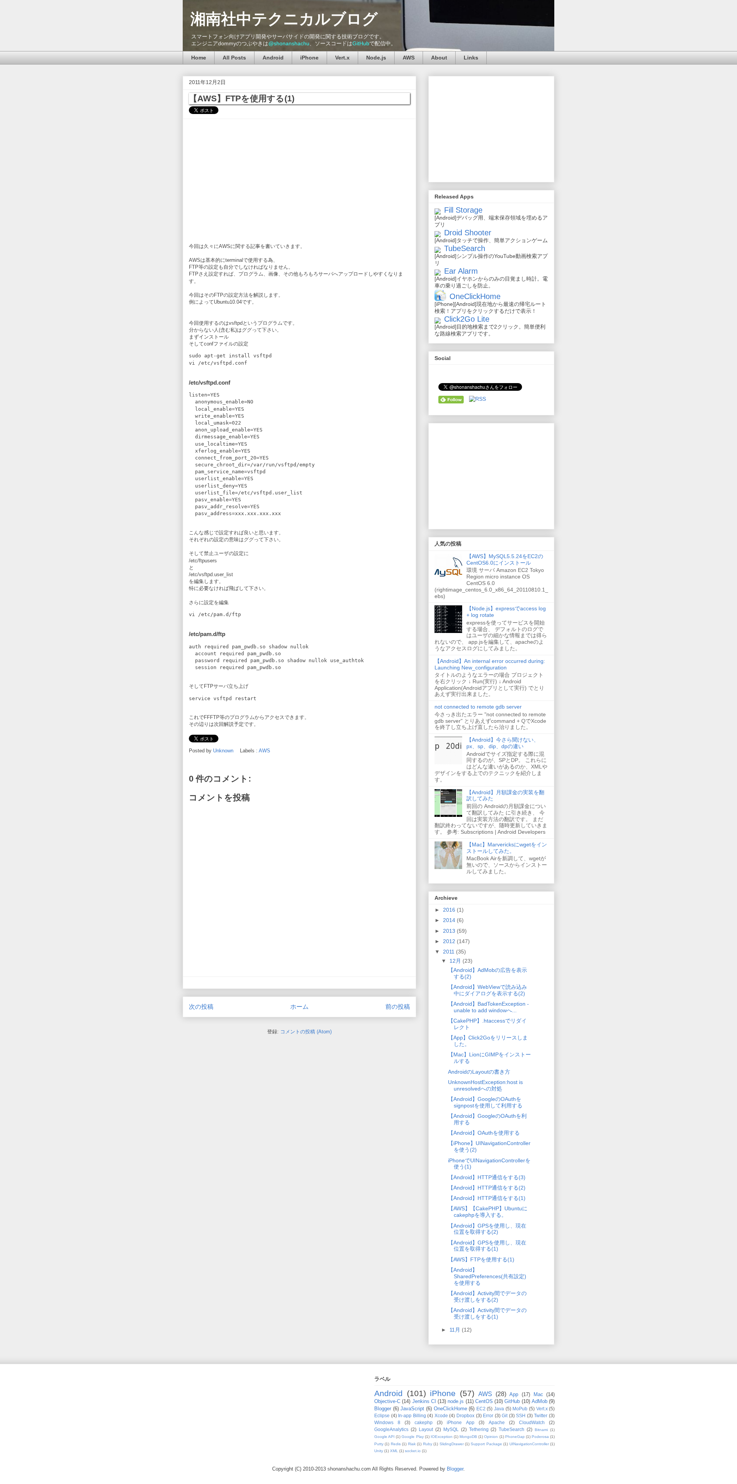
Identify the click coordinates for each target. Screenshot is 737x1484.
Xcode (442, 1415)
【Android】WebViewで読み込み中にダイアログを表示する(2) (487, 990)
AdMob (540, 1401)
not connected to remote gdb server (478, 707)
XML (394, 1451)
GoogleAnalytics (392, 1429)
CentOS (484, 1401)
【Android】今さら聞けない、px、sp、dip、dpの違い (502, 743)
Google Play (413, 1436)
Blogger (383, 1408)
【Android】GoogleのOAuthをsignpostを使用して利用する (485, 1102)
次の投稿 (201, 1006)
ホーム (299, 1006)
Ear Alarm (461, 271)
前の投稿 (397, 1006)
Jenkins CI (425, 1401)
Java (500, 1408)
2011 (449, 952)
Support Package (487, 1444)
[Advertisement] (299, 178)
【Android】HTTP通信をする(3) (486, 1177)
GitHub (360, 43)
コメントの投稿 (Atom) (306, 1032)
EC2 (481, 1408)
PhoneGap (515, 1436)
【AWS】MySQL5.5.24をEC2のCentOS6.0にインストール (504, 559)
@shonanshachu (288, 43)
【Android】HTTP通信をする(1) (486, 1198)
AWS (409, 58)
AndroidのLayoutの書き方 (479, 1072)
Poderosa (541, 1436)
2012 (450, 941)
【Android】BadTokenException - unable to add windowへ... (488, 1007)
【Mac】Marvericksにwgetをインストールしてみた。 (506, 847)
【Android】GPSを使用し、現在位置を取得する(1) (487, 1245)
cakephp (426, 1422)
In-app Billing (412, 1415)
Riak (412, 1444)
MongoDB (468, 1436)
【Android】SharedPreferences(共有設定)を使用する (487, 1276)
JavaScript (413, 1408)
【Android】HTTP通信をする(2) (486, 1188)
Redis (396, 1444)
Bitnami (542, 1430)
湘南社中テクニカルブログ (284, 18)
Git (505, 1415)
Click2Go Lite (466, 319)
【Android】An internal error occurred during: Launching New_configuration (490, 664)
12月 (456, 961)
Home (198, 58)
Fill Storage (463, 210)
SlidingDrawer (452, 1444)
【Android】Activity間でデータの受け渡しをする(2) (487, 1296)
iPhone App (462, 1422)
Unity (379, 1451)
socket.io (413, 1451)
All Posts (234, 58)
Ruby (428, 1444)
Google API (385, 1436)
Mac (540, 1394)
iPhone (309, 58)
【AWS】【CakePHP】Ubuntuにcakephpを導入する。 (487, 1211)
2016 (450, 910)
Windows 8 (389, 1422)
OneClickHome (475, 296)
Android (273, 58)
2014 (450, 920)
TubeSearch (464, 248)
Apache (499, 1422)
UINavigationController (529, 1444)
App (515, 1394)
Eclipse (382, 1415)
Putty (379, 1444)
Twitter (541, 1415)
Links (471, 58)
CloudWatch (534, 1422)
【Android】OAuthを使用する (484, 1133)
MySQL (452, 1429)
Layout (427, 1429)
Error (489, 1415)
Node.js (376, 58)
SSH (521, 1415)
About (439, 58)
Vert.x (342, 58)
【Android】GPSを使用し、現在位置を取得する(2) (487, 1229)
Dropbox (466, 1415)
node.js (456, 1401)
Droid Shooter (467, 232)
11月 (455, 1330)
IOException (442, 1436)
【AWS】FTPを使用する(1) (481, 1259)
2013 (450, 931)
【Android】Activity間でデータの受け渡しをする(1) (487, 1313)
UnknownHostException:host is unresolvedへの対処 (485, 1085)
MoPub (520, 1408)
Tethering (480, 1429)
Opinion (491, 1436)
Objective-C (388, 1401)
